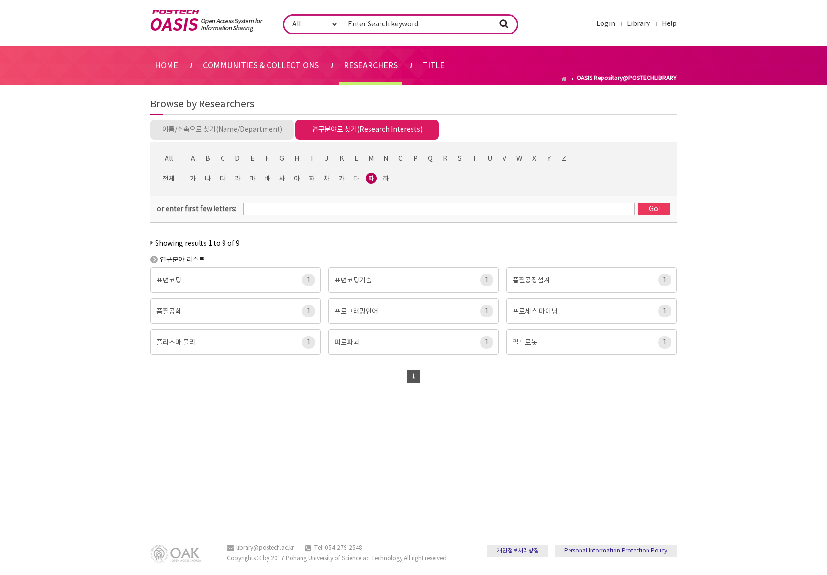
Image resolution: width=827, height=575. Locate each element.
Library (638, 24)
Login (605, 24)
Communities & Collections (261, 65)
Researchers (371, 65)
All (169, 159)
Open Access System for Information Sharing (206, 21)
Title (434, 65)
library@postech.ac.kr (265, 548)
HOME (166, 65)
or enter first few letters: (196, 209)
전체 (168, 179)
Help (669, 24)
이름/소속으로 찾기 (222, 130)
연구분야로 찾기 (367, 130)
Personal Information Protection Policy (615, 551)
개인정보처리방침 (518, 551)
